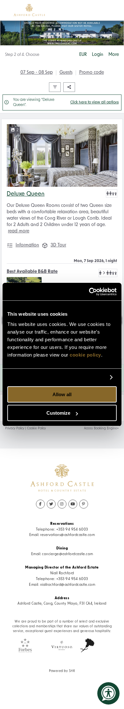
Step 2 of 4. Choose (22, 55)
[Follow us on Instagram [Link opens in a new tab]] (62, 504)
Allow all (62, 394)
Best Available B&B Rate (32, 271)
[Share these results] (69, 87)
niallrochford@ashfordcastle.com (67, 585)
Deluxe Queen (26, 194)
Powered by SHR (62, 671)
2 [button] (17, 130)
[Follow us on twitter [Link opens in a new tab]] (51, 504)
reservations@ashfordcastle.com (67, 535)
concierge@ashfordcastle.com (67, 554)
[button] (111, 193)
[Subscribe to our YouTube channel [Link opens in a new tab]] (72, 504)
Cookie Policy (36, 428)
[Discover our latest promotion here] (62, 33)
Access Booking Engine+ (101, 428)
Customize (58, 413)
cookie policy (85, 355)
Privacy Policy (14, 428)
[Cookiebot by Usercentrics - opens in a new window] (89, 292)
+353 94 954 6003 (72, 530)
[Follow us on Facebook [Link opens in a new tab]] (40, 504)
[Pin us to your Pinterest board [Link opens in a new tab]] (83, 504)
